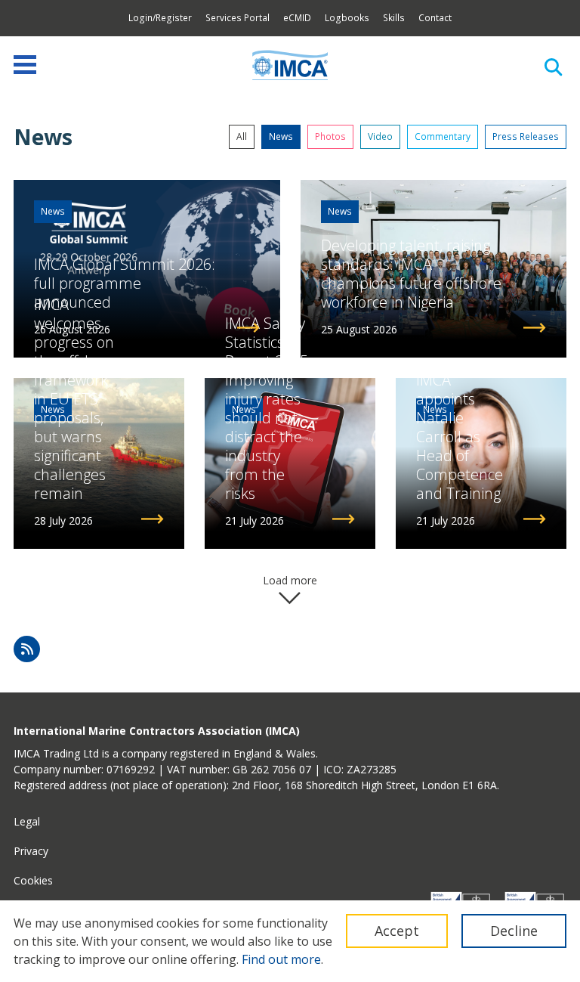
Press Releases (525, 136)
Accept (397, 931)
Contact (435, 17)
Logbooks (347, 17)
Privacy (31, 851)
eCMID (297, 17)
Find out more (281, 959)
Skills (394, 17)
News (281, 136)
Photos (330, 136)
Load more (290, 580)
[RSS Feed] (27, 649)
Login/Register (160, 17)
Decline (514, 931)
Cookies (33, 880)
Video (380, 136)
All (241, 136)
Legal (27, 821)
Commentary (442, 136)
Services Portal (237, 17)
